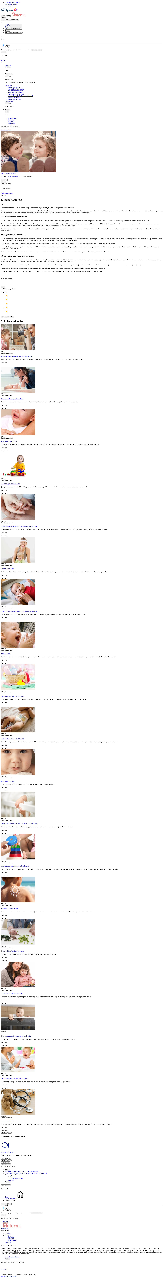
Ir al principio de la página (12, 2)
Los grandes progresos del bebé (10, 484)
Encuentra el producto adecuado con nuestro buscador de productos (26, 1173)
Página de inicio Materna (12, 1257)
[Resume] (1, 192)
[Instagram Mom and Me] (7, 1273)
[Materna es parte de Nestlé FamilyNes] (12, 1267)
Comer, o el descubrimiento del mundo (12, 951)
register (15, 176)
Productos (8, 1242)
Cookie (7, 1169)
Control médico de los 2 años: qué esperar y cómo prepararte (19, 611)
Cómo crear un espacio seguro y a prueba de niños (16, 1036)
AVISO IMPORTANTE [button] (8, 1245)
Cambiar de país (5, 130)
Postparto (11, 1239)
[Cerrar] (1, 62)
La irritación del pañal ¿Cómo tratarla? (12, 738)
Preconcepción (12, 1240)
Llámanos (11, 1180)
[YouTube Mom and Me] (10, 1273)
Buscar (3, 50)
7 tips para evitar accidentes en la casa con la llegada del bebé (19, 823)
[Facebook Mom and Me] (3, 1273)
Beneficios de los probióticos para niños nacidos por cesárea (19, 526)
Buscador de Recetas (7, 1152)
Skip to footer (9, 6)
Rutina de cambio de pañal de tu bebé (12, 399)
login (9, 176)
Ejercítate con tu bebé (7, 568)
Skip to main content (11, 4)
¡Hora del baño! (5, 653)
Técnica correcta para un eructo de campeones (14, 1078)
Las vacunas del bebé (7, 1121)
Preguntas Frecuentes (16, 1178)
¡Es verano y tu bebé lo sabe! (9, 908)
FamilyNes (8, 47)
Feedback (8, 1182)
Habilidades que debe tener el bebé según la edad (15, 866)
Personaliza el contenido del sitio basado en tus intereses (21, 1171)
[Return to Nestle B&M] (9, 11)
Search (3, 1213)
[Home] (19, 15)
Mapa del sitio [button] (5, 1230)
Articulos (7, 1233)
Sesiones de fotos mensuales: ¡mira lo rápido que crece (17, 356)
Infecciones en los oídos (8, 781)
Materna (7, 45)
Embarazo (11, 1237)
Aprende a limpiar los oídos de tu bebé (12, 696)
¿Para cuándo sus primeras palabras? (12, 993)
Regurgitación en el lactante (9, 441)
